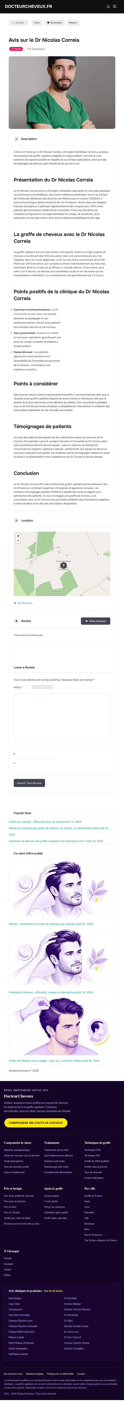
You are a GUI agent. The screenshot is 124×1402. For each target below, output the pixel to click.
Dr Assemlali (71, 1315)
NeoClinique (15, 1298)
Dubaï (7, 1275)
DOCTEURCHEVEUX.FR (28, 6)
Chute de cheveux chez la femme (21, 1155)
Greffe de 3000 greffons (96, 1161)
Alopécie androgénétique (17, 1150)
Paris (87, 1201)
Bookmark (56, 22)
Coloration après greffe (56, 1212)
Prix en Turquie (12, 1212)
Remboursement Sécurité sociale (21, 1223)
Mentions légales (34, 1373)
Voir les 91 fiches (53, 1291)
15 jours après (51, 1195)
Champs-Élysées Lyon (21, 1320)
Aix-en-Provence (93, 1234)
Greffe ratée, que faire (55, 1218)
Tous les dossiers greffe (16, 1166)
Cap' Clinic (14, 1303)
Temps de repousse (54, 1207)
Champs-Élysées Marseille (23, 1326)
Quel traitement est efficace (58, 1155)
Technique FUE (92, 1150)
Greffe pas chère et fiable (17, 1218)
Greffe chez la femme (95, 1166)
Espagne (8, 1263)
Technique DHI (92, 1155)
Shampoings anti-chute (56, 1166)
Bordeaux (89, 1223)
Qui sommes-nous (13, 1373)
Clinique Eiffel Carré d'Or (22, 1331)
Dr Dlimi (68, 1320)
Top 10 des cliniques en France (100, 1240)
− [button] (18, 541)
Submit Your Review (29, 783)
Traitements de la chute (56, 1150)
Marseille (89, 1212)
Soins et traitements (14, 1172)
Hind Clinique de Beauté (21, 1343)
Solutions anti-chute (54, 1161)
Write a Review (97, 621)
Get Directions (25, 603)
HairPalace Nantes (18, 1354)
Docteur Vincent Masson (77, 1309)
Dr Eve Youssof (72, 1337)
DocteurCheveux (18, 1096)
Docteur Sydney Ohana (76, 1343)
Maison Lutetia (16, 1337)
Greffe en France (93, 1195)
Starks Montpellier (18, 1348)
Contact (81, 1373)
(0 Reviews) (38, 49)
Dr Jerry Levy (71, 1331)
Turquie (8, 1258)
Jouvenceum (15, 1309)
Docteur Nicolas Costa (76, 1326)
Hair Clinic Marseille (19, 1315)
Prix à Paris (10, 1207)
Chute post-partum (14, 1161)
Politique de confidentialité (60, 1373)
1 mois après (51, 1201)
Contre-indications (93, 1178)
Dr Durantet (70, 1298)
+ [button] (18, 536)
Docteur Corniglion (74, 1348)
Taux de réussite (93, 1172)
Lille (86, 1218)
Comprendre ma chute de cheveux (36, 1122)
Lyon (86, 1207)
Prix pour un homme (14, 1201)
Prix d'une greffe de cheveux (19, 1195)
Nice (86, 1229)
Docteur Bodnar (72, 1303)
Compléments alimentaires (58, 1172)
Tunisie (7, 1269)
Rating (18, 687)
